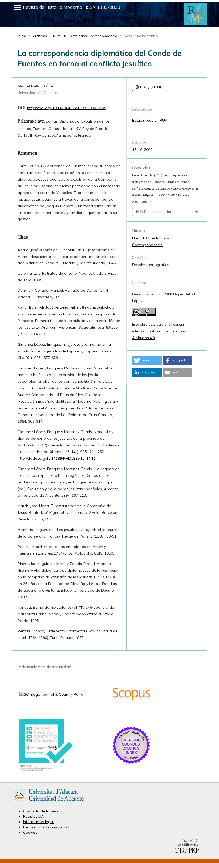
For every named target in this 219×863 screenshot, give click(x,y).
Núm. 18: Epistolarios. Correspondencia (85, 36)
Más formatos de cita (153, 212)
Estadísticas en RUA (149, 120)
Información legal (38, 821)
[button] (147, 360)
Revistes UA (33, 816)
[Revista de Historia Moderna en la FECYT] (46, 769)
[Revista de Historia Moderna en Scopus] (131, 712)
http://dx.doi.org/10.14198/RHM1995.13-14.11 (57, 458)
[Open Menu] (17, 7)
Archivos (39, 36)
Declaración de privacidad (46, 827)
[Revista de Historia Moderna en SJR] (51, 694)
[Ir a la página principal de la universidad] (49, 802)
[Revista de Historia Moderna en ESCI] (131, 763)
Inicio (22, 36)
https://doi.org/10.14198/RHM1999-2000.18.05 (66, 107)
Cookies (30, 832)
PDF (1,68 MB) (151, 87)
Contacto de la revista (42, 811)
